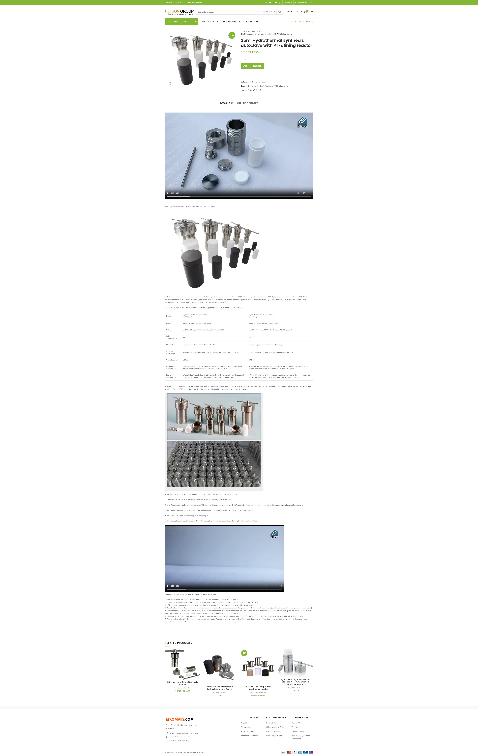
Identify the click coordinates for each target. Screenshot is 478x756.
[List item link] (182, 736)
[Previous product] (307, 32)
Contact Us (245, 727)
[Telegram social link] (260, 90)
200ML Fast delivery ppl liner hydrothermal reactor (258, 687)
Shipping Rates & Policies (276, 727)
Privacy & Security (248, 731)
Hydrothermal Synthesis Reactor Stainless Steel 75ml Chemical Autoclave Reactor (295, 682)
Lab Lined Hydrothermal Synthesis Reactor (182, 683)
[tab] (226, 102)
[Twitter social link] (269, 2)
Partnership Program (274, 736)
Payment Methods (273, 731)
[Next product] (312, 32)
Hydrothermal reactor (256, 31)
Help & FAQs (296, 723)
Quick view (198, 659)
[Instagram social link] (272, 2)
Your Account (297, 727)
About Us (244, 723)
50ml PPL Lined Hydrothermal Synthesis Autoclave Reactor (220, 687)
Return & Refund (272, 723)
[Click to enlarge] (170, 83)
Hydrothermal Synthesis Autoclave (259, 86)
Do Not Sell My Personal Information (301, 737)
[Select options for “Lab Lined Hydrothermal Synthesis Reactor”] (198, 653)
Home (243, 31)
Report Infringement (300, 731)
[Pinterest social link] (279, 2)
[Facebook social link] (267, 2)
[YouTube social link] (276, 2)
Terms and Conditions (249, 736)
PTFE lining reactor (281, 86)
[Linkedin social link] (257, 90)
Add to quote (252, 65)
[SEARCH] (280, 12)
